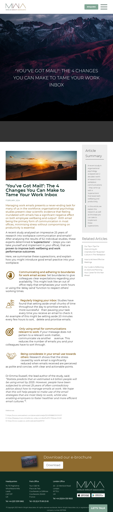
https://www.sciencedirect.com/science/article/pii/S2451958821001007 (34, 415)
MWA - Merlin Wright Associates (19, 6)
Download (53, 465)
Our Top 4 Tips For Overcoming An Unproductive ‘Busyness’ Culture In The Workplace (94, 250)
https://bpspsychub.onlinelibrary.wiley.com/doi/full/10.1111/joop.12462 (34, 418)
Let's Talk (98, 508)
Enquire (91, 7)
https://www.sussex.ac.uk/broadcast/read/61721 (25, 421)
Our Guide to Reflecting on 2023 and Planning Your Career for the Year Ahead (94, 271)
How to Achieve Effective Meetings (94, 260)
